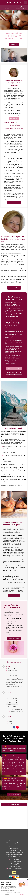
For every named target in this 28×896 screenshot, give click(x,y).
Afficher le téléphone (13, 675)
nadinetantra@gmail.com (17, 711)
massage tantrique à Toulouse (14, 95)
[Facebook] (14, 727)
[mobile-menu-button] (25, 2)
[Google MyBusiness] (17, 727)
